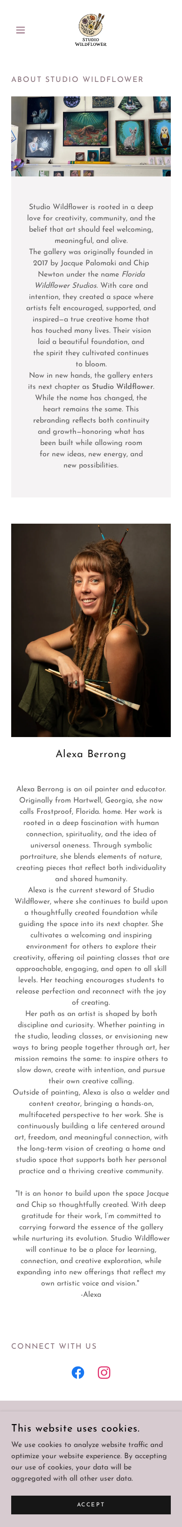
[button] (23, 30)
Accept (91, 1504)
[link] (91, 30)
